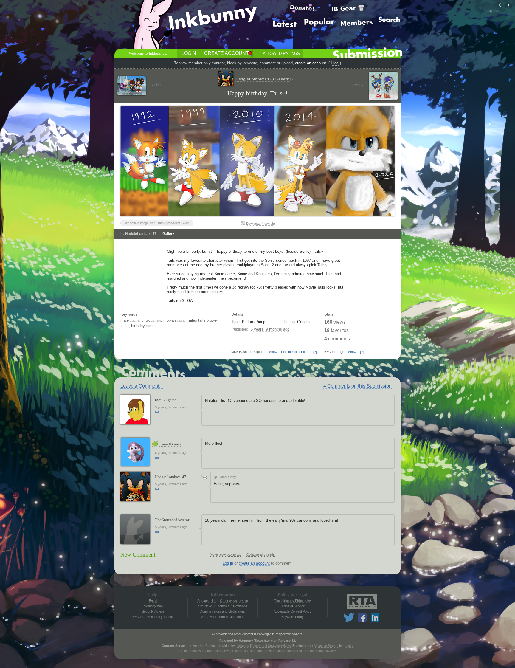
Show (273, 352)
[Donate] (302, 7)
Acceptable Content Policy (292, 611)
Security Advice (153, 611)
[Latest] (285, 23)
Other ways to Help (234, 600)
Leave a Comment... (141, 385)
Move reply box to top (225, 554)
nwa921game (165, 400)
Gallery (168, 234)
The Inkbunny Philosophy (292, 600)
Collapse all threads (260, 554)
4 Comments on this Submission (357, 385)
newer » (357, 84)
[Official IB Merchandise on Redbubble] (348, 8)
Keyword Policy (292, 617)
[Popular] (319, 21)
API (203, 617)
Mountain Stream (326, 645)
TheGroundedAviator (172, 519)
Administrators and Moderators (222, 611)
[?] (315, 352)
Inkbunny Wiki (153, 606)
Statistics (222, 606)
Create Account (226, 53)
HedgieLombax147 (140, 234)
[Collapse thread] (205, 477)
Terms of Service (292, 606)
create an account (310, 63)
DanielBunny (170, 444)
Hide (335, 63)
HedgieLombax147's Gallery (266, 79)
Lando (348, 645)
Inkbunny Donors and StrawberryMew (263, 645)
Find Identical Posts (295, 352)
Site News (205, 606)
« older (157, 84)
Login (189, 53)
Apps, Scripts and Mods (227, 617)
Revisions (240, 606)
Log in (228, 563)
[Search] (389, 19)
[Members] (357, 23)
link (157, 412)
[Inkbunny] (213, 18)
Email (153, 600)
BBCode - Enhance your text (153, 617)
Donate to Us (206, 600)
